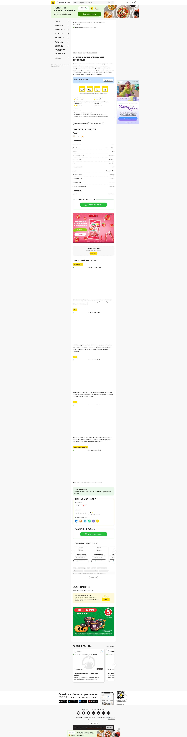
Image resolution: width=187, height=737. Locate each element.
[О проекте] (68, 58)
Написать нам (94, 723)
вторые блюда (81, 568)
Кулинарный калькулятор (80, 123)
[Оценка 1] (76, 513)
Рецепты (57, 21)
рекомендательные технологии (94, 727)
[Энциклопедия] (68, 38)
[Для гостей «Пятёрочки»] (68, 42)
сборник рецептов (78, 570)
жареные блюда (101, 573)
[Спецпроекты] (68, 25)
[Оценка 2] (78, 513)
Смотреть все (110, 646)
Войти (105, 599)
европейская (77, 109)
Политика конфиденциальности (88, 717)
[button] (73, 552)
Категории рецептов (103, 719)
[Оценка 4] (83, 513)
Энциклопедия (59, 37)
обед (88, 568)
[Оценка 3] (81, 513)
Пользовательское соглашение (103, 717)
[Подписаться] (101, 651)
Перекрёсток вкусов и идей (59, 45)
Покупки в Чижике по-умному (60, 50)
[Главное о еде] (68, 33)
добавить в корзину (95, 204)
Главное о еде (59, 33)
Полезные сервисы (60, 29)
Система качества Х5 (60, 54)
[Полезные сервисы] (68, 29)
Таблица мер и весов (96, 123)
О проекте (58, 58)
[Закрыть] (114, 717)
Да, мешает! (93, 253)
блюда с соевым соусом (89, 573)
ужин (74, 568)
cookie (104, 727)
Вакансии (81, 719)
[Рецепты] (68, 21)
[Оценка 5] (85, 513)
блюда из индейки (102, 568)
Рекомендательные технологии (91, 719)
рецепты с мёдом (103, 570)
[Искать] (112, 2)
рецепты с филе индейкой (91, 570)
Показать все (93, 577)
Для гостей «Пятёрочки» (59, 41)
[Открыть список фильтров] (109, 2)
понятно (109, 727)
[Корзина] (127, 2)
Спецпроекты (59, 25)
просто (94, 568)
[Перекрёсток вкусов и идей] (68, 46)
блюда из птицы (77, 573)
